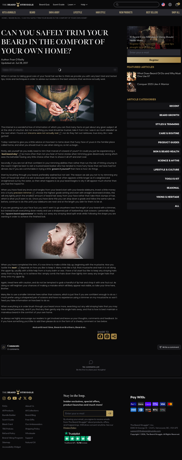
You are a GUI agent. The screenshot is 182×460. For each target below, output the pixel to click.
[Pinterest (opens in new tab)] (30, 398)
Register (154, 60)
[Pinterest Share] (107, 336)
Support (29, 438)
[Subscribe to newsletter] (109, 413)
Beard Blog (14, 18)
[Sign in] (170, 4)
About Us (29, 406)
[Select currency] (163, 4)
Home (4, 18)
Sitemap (6, 442)
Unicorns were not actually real (42, 133)
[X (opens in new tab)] (25, 398)
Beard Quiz (44, 4)
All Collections (32, 410)
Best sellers (152, 12)
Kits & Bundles (9, 12)
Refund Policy (8, 433)
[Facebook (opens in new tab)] (9, 398)
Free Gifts (29, 419)
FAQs (4, 406)
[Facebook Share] (100, 336)
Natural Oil (30, 442)
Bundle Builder (9, 415)
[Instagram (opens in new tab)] (4, 398)
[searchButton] (117, 4)
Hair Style (100, 12)
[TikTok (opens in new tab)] (20, 398)
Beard (32, 12)
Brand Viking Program (12, 438)
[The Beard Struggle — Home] (18, 4)
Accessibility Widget (11, 447)
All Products (7, 410)
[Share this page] (114, 336)
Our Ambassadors (33, 424)
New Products (125, 12)
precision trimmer (23, 193)
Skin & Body (54, 12)
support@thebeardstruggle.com (145, 431)
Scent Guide (58, 4)
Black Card (7, 424)
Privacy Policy (69, 427)
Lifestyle (77, 12)
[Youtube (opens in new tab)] (15, 398)
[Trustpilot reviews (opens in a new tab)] (77, 437)
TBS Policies (7, 428)
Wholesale (30, 433)
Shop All (176, 12)
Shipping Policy (32, 428)
